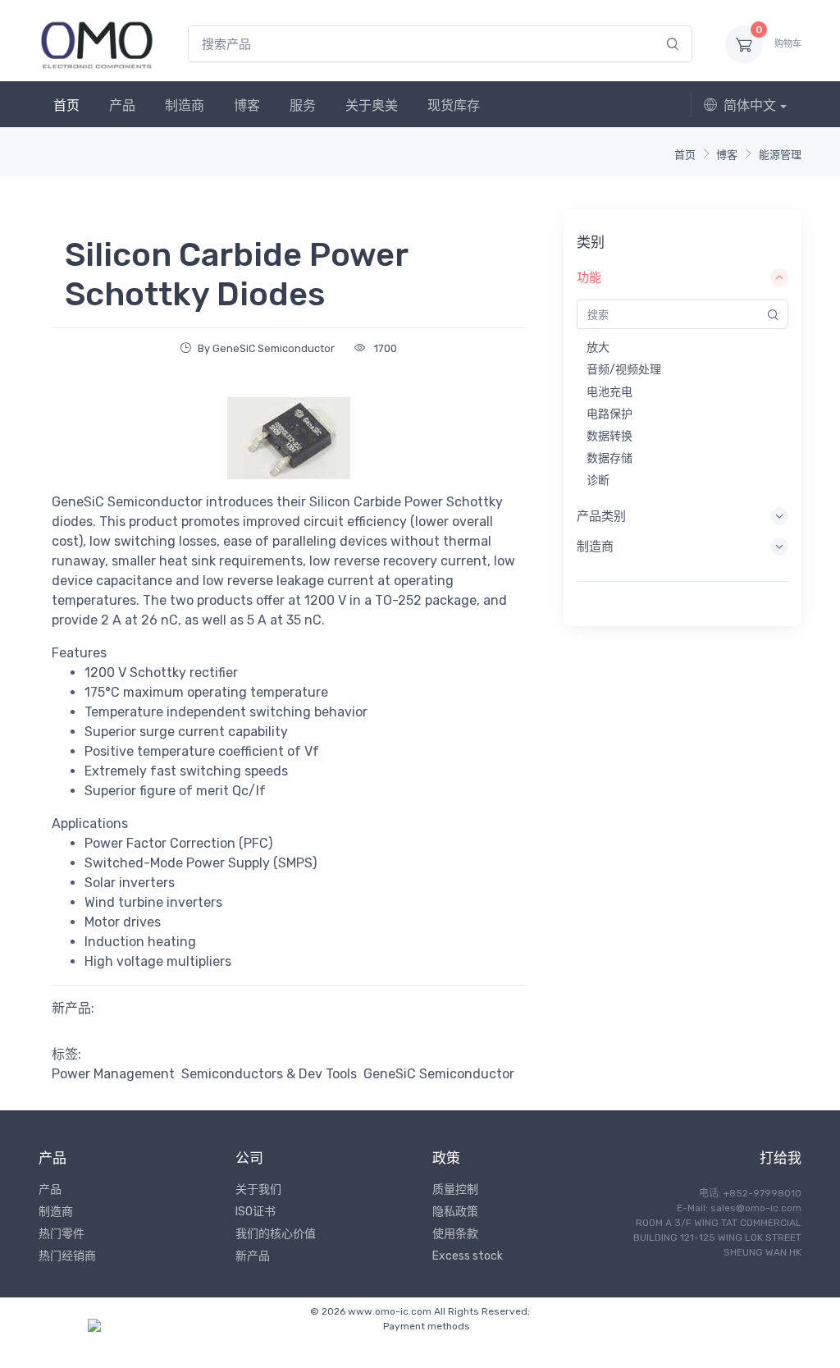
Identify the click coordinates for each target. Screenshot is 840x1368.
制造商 (184, 105)
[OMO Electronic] (97, 44)
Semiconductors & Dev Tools (269, 1074)
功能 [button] (589, 277)
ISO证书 (255, 1212)
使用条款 (455, 1234)
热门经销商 (67, 1256)
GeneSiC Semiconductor (438, 1074)
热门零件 (61, 1234)
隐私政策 (455, 1212)
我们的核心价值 (275, 1234)
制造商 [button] (595, 546)
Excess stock (467, 1256)
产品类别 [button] (601, 516)
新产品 (252, 1256)
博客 (247, 105)
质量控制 (455, 1189)
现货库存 (453, 105)
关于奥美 (371, 105)
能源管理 (780, 155)
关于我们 (258, 1189)
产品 (122, 105)
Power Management (113, 1074)
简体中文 (750, 105)
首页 (66, 105)
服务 (303, 105)
